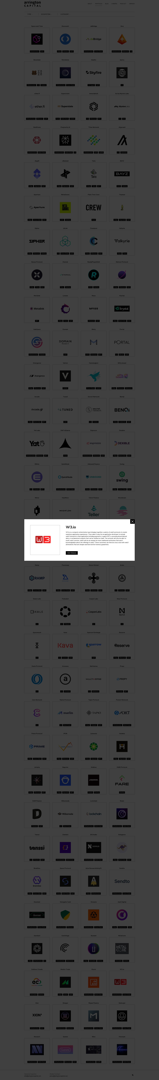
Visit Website (71, 553)
